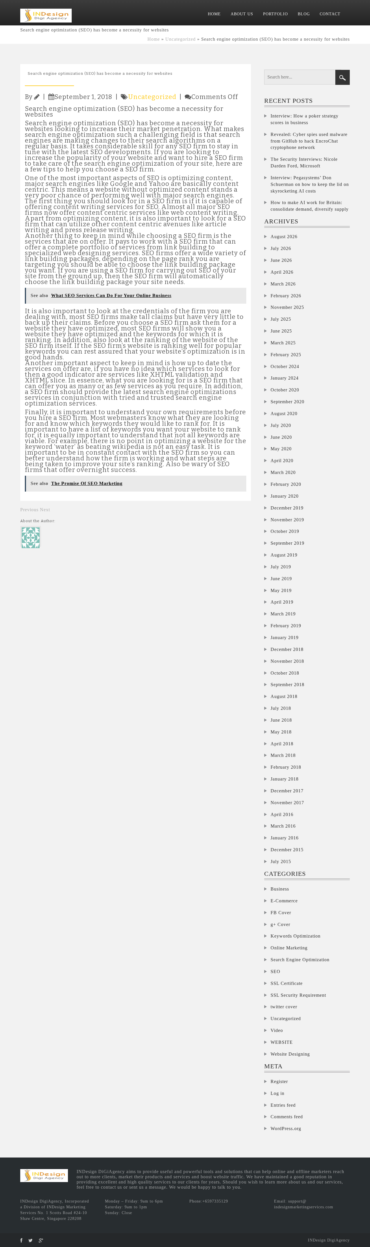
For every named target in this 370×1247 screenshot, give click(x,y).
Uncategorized (180, 39)
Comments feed (287, 1116)
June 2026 (281, 260)
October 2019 (285, 531)
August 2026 (284, 236)
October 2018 (285, 673)
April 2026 (282, 272)
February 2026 (286, 295)
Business (280, 888)
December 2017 (287, 790)
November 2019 (287, 519)
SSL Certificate (287, 983)
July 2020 (281, 425)
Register (279, 1081)
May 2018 (281, 731)
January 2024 (285, 378)
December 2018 (287, 649)
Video (277, 1030)
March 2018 (283, 755)
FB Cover (281, 912)
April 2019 (282, 602)
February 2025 (286, 354)
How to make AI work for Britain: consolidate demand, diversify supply (310, 206)
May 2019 (281, 590)
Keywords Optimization (296, 936)
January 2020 (285, 496)
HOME (214, 14)
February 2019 (286, 625)
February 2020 (286, 484)
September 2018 (287, 684)
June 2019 (281, 578)
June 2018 (281, 720)
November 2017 (287, 802)
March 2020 (283, 472)
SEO (275, 971)
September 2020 (287, 401)
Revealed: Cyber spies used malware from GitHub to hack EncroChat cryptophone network (309, 141)
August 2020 (284, 413)
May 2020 (281, 448)
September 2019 (287, 543)
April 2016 (282, 814)
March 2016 (283, 826)
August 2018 (284, 696)
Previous (29, 509)
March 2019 (283, 613)
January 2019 (285, 637)
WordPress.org (286, 1128)
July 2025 (281, 319)
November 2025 (287, 307)
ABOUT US (242, 14)
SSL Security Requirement (298, 995)
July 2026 (281, 248)
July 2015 (281, 861)
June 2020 (281, 437)
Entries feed (283, 1105)
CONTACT (330, 14)
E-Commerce (284, 900)
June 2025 (281, 330)
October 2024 (285, 366)
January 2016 (285, 837)
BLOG (304, 14)
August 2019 (284, 554)
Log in (277, 1093)
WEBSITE (282, 1042)
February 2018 (286, 767)
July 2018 (281, 708)
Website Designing (290, 1054)
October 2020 (285, 389)
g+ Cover (280, 924)
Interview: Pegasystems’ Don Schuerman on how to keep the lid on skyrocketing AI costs (310, 184)
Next (45, 509)
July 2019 (281, 566)
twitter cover (284, 1006)
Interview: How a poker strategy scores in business (304, 119)
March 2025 (283, 342)
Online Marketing (289, 947)
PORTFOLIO (275, 14)
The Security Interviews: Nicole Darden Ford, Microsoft (304, 162)
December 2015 (287, 849)
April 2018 (282, 743)
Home (153, 39)
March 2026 (283, 283)
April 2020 (282, 460)
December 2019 (287, 507)
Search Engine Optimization (300, 959)
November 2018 (287, 661)
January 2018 (285, 778)
